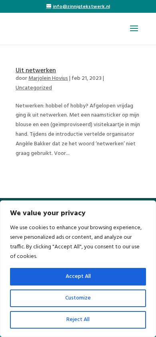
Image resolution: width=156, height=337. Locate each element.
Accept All (78, 276)
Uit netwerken (36, 70)
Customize (78, 298)
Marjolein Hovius (48, 78)
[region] (78, 268)
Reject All (78, 319)
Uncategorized (34, 88)
